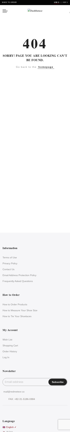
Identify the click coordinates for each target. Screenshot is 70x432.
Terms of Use (10, 257)
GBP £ (65, 2)
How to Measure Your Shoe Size (20, 310)
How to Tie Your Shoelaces (17, 316)
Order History (10, 351)
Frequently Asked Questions (18, 281)
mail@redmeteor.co (13, 391)
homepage (45, 67)
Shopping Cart (10, 345)
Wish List (7, 339)
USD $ (56, 2)
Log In (6, 357)
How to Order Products (15, 304)
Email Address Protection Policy (19, 275)
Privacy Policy (10, 263)
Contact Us (8, 269)
